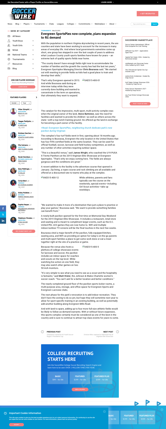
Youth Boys (18, 41)
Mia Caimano (23, 145)
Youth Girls (17, 45)
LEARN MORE (106, 2)
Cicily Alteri (22, 181)
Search (155, 24)
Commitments (84, 24)
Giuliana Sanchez (25, 133)
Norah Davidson (24, 157)
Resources (17, 64)
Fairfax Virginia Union (26, 197)
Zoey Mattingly (24, 169)
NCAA (15, 50)
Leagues (60, 24)
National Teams (20, 54)
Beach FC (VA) (22, 113)
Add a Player (80, 389)
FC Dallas (21, 173)
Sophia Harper (24, 204)
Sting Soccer (23, 222)
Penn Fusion (22, 161)
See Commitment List (24, 231)
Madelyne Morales (25, 218)
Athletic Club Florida (26, 137)
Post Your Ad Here (140, 104)
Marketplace (100, 24)
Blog (17, 24)
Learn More (22, 87)
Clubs (51, 24)
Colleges (70, 24)
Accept (16, 424)
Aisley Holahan (24, 192)
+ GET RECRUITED (147, 14)
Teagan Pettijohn (25, 121)
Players (27, 24)
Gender (14, 103)
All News (17, 36)
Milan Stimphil (24, 109)
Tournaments (39, 24)
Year (24, 103)
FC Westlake (22, 125)
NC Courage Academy (25, 185)
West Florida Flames (25, 149)
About (111, 24)
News (10, 24)
